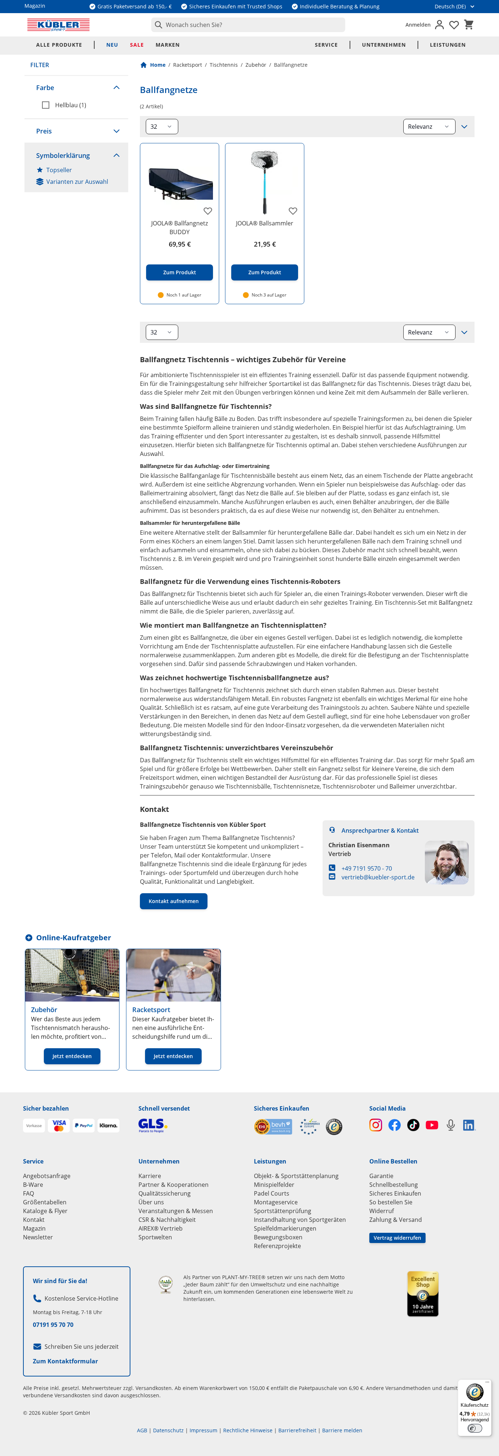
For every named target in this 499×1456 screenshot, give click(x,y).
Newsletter (38, 1237)
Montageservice (276, 1202)
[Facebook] (394, 1125)
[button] (76, 87)
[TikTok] (413, 1125)
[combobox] (248, 25)
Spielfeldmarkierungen (285, 1228)
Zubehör (255, 64)
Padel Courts (271, 1193)
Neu (112, 44)
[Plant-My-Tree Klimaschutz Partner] (166, 1285)
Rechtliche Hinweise (248, 1430)
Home (157, 64)
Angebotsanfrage (47, 1176)
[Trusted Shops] (334, 1127)
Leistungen (448, 44)
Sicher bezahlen (46, 1108)
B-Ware (33, 1185)
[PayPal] (84, 1125)
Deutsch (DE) (450, 6)
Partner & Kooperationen (173, 1185)
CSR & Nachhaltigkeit (167, 1220)
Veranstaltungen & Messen (175, 1211)
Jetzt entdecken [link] (72, 1056)
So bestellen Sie (390, 1202)
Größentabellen (44, 1202)
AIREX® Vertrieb (160, 1228)
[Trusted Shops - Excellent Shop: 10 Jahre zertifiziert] (423, 1293)
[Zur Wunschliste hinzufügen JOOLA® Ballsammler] (293, 211)
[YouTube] (432, 1125)
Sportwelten (155, 1237)
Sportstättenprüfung (282, 1211)
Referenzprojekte (277, 1246)
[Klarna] (108, 1125)
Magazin (34, 1228)
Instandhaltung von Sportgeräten (300, 1220)
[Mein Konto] (439, 24)
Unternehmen (384, 44)
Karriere (149, 1176)
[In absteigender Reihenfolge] (464, 126)
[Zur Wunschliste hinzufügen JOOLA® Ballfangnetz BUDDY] (208, 211)
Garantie (381, 1176)
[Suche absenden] (157, 25)
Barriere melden (342, 1430)
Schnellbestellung (393, 1185)
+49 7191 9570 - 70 (367, 868)
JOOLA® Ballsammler (264, 223)
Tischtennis (224, 64)
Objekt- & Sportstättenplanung (296, 1176)
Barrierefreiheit (297, 1430)
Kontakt (34, 1220)
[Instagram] (375, 1125)
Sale (137, 44)
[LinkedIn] (469, 1125)
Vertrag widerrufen (397, 1237)
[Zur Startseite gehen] (58, 25)
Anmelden (418, 24)
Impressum (203, 1430)
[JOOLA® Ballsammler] (264, 182)
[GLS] (191, 1126)
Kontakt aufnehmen (174, 901)
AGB (142, 1430)
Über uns (151, 1202)
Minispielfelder (274, 1185)
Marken (168, 44)
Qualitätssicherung (164, 1193)
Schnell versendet (164, 1108)
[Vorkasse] (34, 1125)
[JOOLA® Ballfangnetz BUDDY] (179, 182)
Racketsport (187, 64)
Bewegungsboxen (278, 1237)
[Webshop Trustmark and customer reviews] (287, 1127)
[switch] (475, 1428)
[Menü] (487, 1383)
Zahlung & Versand (395, 1220)
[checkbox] (82, 105)
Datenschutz (168, 1430)
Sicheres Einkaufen (281, 1108)
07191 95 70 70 (53, 1325)
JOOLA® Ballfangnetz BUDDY (179, 227)
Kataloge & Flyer (45, 1211)
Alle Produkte (59, 44)
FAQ (28, 1193)
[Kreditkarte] (59, 1125)
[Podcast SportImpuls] (450, 1125)
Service (326, 44)
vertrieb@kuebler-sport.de (378, 877)
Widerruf (381, 1211)
